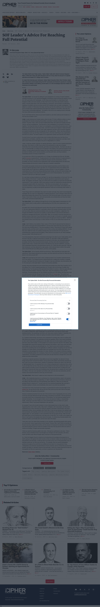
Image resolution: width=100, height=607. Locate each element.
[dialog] (50, 303)
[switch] (68, 304)
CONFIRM (39, 324)
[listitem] (50, 300)
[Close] (75, 280)
